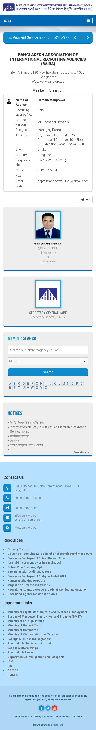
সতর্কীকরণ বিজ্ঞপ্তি (64, 37)
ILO (10, 666)
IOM (10, 661)
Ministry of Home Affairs (24, 625)
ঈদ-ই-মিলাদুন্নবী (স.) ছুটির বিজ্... (27, 422)
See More (80, 452)
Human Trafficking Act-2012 (26, 580)
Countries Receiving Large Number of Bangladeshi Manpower (50, 553)
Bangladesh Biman (20, 652)
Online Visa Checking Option (27, 567)
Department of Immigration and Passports (36, 657)
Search (48, 372)
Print (87, 199)
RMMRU (13, 675)
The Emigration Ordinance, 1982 (29, 571)
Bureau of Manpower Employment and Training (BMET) (45, 616)
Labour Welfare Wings (23, 648)
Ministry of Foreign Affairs (26, 621)
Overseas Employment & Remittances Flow (36, 558)
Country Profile (18, 549)
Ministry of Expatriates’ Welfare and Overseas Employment (47, 612)
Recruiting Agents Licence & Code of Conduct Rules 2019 (47, 589)
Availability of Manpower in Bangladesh (34, 562)
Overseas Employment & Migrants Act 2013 (37, 576)
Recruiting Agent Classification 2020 (32, 594)
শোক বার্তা (15, 440)
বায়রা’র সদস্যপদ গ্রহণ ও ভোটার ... (28, 445)
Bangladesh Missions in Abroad (29, 643)
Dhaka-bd (57, 724)
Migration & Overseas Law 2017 (29, 585)
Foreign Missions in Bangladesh (29, 639)
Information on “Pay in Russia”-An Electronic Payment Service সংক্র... (48, 429)
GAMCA (13, 670)
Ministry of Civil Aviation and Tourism (33, 634)
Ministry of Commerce (23, 630)
